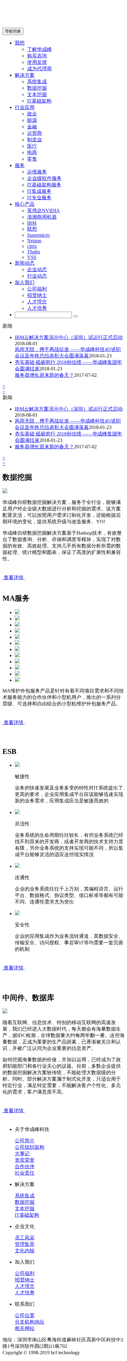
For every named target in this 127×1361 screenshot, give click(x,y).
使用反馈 (37, 62)
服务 (20, 165)
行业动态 (37, 276)
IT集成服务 (39, 191)
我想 (20, 42)
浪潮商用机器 (42, 217)
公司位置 (25, 1315)
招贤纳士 (37, 295)
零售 (32, 159)
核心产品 (25, 204)
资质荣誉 (25, 1160)
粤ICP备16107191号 (102, 1352)
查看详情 (13, 577)
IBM (31, 223)
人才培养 (37, 308)
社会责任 (25, 1173)
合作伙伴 (25, 1166)
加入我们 (25, 282)
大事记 (22, 1153)
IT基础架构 (39, 100)
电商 (32, 152)
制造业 (34, 139)
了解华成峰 (39, 49)
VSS (31, 257)
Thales (33, 251)
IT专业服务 (39, 197)
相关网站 (25, 1328)
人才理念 (37, 301)
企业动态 (37, 269)
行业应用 (25, 107)
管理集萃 (25, 1244)
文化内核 (25, 1250)
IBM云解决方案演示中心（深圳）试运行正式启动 (69, 337)
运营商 (34, 133)
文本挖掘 (37, 94)
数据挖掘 (37, 88)
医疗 (32, 146)
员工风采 (25, 1237)
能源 (32, 120)
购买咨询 (37, 55)
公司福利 (37, 288)
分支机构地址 (29, 1321)
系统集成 (37, 81)
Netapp (34, 240)
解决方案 (25, 75)
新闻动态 (25, 263)
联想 (32, 229)
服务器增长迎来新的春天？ (44, 375)
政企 (32, 113)
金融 (32, 126)
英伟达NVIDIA (43, 210)
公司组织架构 (29, 1147)
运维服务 (37, 171)
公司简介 (25, 1140)
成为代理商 (39, 68)
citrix (32, 246)
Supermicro (38, 235)
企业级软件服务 (44, 178)
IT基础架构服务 (44, 184)
